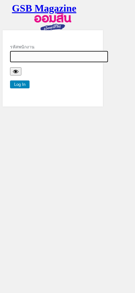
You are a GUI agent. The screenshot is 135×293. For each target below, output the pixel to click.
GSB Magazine (44, 8)
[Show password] (15, 71)
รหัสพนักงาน (22, 47)
